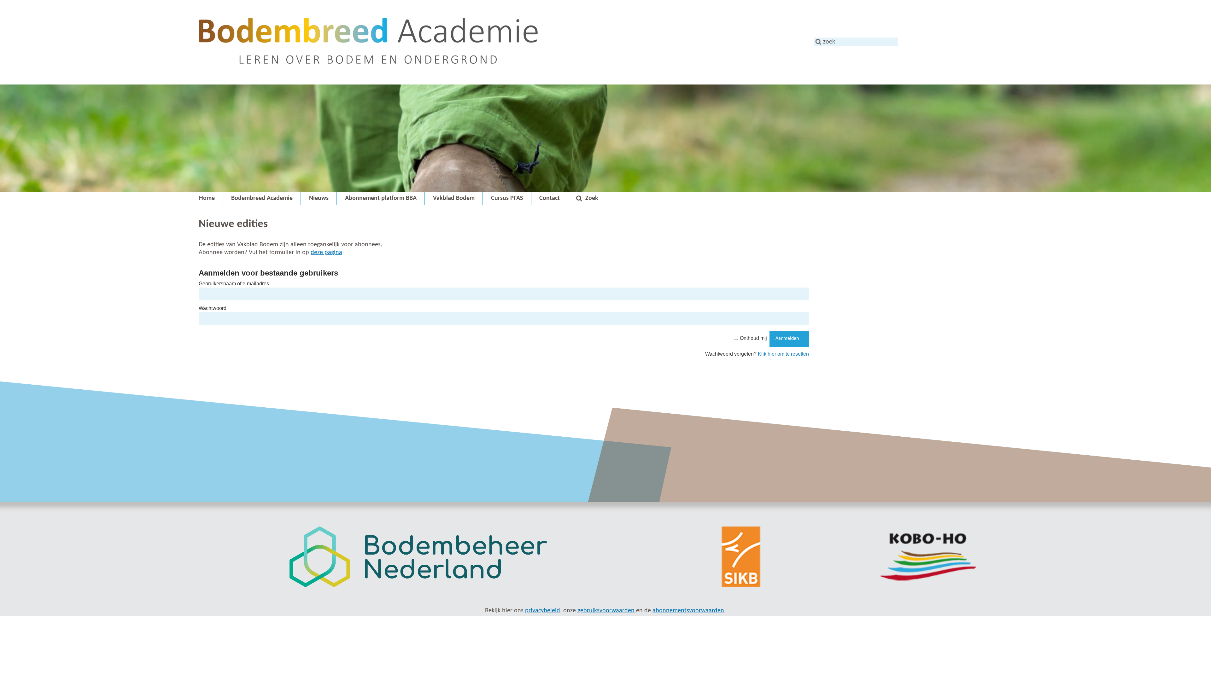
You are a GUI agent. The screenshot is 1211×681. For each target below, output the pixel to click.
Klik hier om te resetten (783, 354)
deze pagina (326, 252)
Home (207, 198)
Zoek (591, 198)
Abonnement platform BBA (381, 198)
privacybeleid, (543, 611)
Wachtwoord (212, 308)
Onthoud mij (753, 338)
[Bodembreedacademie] (368, 80)
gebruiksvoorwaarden (606, 611)
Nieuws (319, 198)
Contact (549, 198)
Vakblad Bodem (454, 198)
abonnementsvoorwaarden (688, 611)
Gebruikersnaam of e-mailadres (234, 283)
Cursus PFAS (507, 198)
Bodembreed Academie (262, 198)
